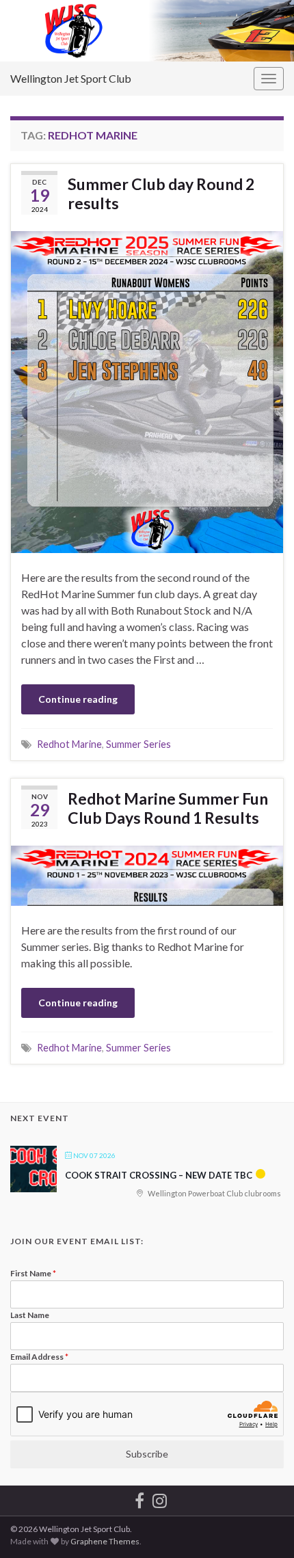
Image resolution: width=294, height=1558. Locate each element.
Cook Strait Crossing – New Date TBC (158, 1175)
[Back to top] (263, 1527)
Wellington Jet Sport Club (70, 78)
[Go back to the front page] (147, 31)
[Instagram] (159, 1498)
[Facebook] (139, 1498)
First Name (33, 1273)
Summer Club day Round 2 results (161, 193)
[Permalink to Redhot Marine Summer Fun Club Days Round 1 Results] (147, 874)
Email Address (39, 1357)
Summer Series (138, 744)
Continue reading (78, 699)
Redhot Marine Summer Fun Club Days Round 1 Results (168, 808)
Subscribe (147, 1454)
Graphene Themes (104, 1541)
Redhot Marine (69, 744)
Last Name (29, 1315)
